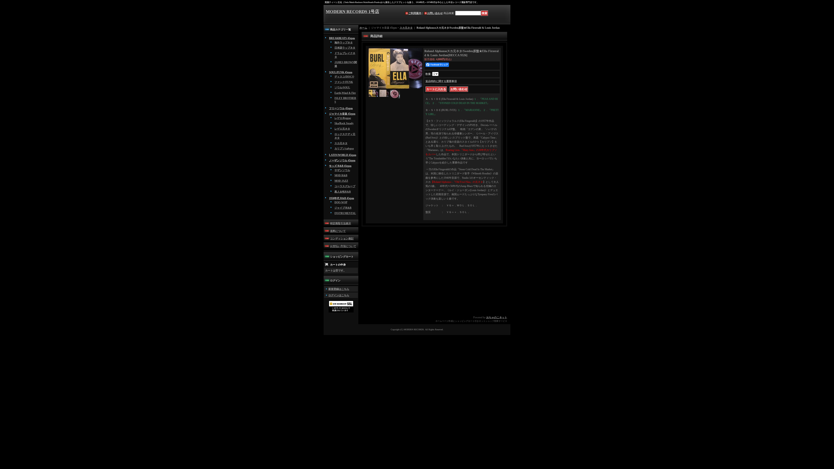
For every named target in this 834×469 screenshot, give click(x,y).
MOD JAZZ (341, 180)
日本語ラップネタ (344, 47)
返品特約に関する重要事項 (441, 81)
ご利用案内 (414, 13)
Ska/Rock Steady (344, 123)
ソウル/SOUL (342, 87)
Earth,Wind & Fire (345, 92)
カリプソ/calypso (344, 148)
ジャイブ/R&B (342, 207)
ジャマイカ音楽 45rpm (342, 113)
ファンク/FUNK (343, 82)
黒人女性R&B (342, 191)
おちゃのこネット (496, 317)
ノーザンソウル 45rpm (342, 160)
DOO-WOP (340, 202)
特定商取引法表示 (340, 223)
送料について (338, 231)
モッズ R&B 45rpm (340, 165)
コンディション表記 (342, 238)
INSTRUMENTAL (345, 213)
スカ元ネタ (341, 143)
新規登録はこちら (338, 289)
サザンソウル (342, 170)
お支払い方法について (343, 246)
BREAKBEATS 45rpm (342, 38)
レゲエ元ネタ (342, 128)
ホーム (363, 27)
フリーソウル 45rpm (341, 108)
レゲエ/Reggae (342, 118)
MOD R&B (340, 175)
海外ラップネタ (343, 42)
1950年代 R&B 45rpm (341, 198)
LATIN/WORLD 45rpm (342, 155)
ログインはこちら (338, 295)
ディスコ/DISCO (344, 76)
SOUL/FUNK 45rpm (340, 72)
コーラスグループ (344, 186)
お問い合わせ (435, 13)
